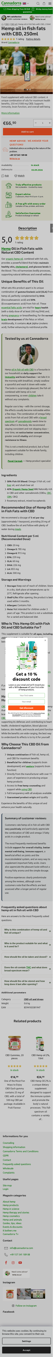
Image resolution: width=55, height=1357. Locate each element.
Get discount (26, 707)
